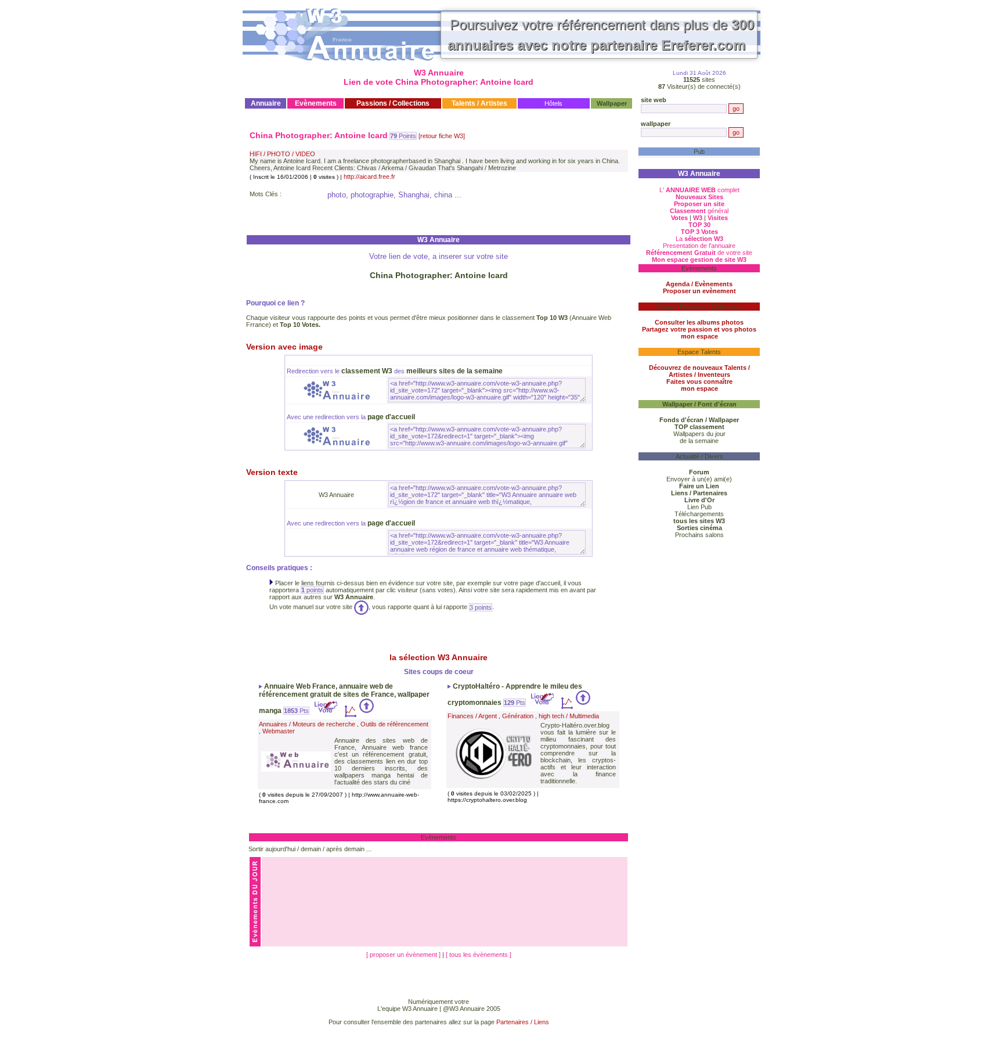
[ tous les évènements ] (478, 954)
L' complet (699, 189)
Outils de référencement (394, 724)
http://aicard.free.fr (369, 176)
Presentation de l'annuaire (699, 245)
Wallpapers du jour (699, 433)
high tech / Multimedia (569, 715)
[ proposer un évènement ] (404, 954)
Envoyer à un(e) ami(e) (699, 479)
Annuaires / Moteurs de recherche (307, 724)
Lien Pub (699, 506)
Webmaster (278, 731)
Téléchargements (699, 513)
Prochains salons (699, 534)
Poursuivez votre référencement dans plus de (601, 35)
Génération (517, 715)
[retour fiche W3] (441, 135)
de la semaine (699, 440)
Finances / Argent (472, 715)
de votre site (699, 252)
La (699, 238)
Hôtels (553, 103)
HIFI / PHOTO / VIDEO (282, 153)
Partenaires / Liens (522, 1021)
